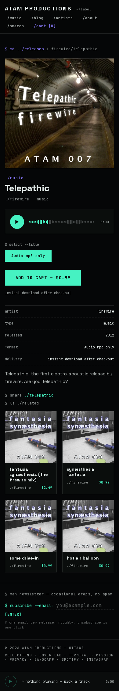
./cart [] (43, 26)
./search (14, 26)
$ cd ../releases (24, 48)
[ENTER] (13, 614)
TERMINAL (79, 655)
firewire (105, 311)
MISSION (105, 655)
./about (88, 18)
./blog (36, 18)
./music (13, 18)
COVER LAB (50, 655)
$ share (29, 395)
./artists (62, 18)
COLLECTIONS (18, 655)
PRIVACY (18, 659)
